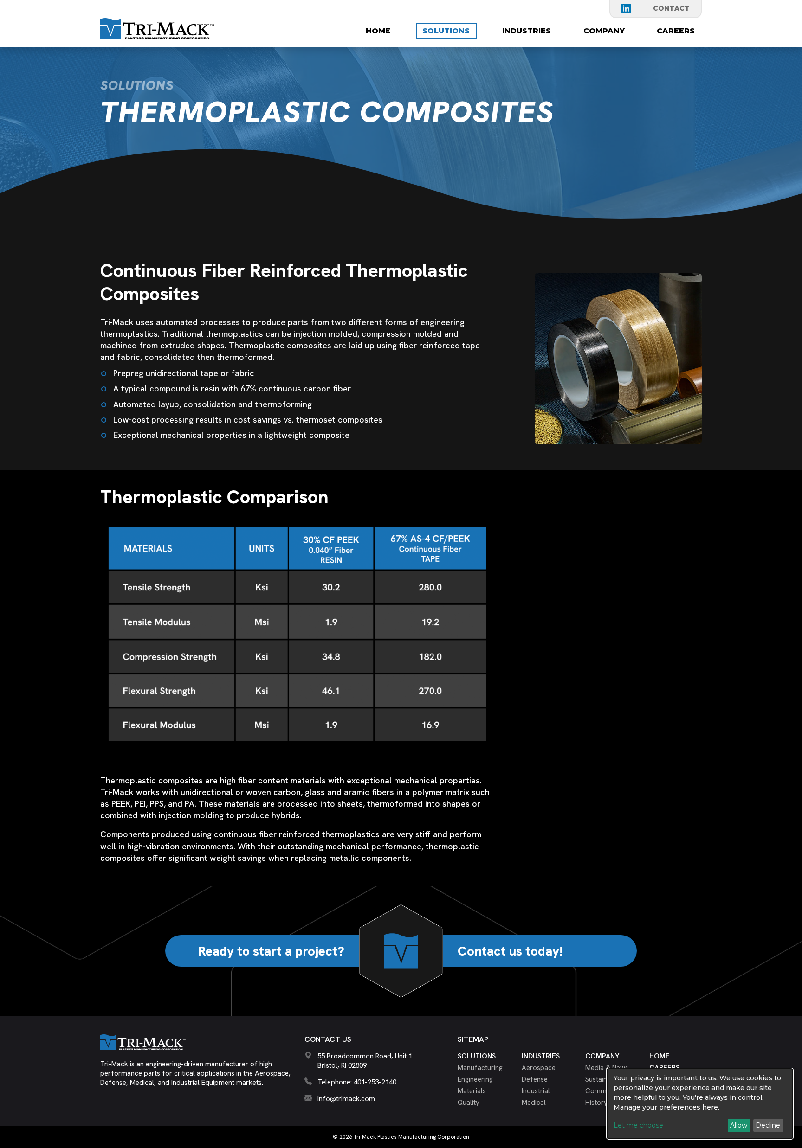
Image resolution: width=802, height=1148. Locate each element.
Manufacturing (480, 1067)
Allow (738, 1125)
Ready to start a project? (271, 951)
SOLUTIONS (446, 30)
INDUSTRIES (526, 30)
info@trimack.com (346, 1098)
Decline (768, 1125)
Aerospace (539, 1067)
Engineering (475, 1079)
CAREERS (676, 30)
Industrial (536, 1091)
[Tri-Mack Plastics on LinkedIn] (626, 8)
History (596, 1102)
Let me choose (638, 1125)
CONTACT (671, 8)
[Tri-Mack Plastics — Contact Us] (401, 950)
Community (603, 1091)
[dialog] (700, 1104)
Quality (468, 1102)
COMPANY (604, 30)
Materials (472, 1091)
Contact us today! (510, 951)
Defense (535, 1079)
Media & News (606, 1067)
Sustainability (605, 1079)
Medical (534, 1102)
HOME (378, 30)
